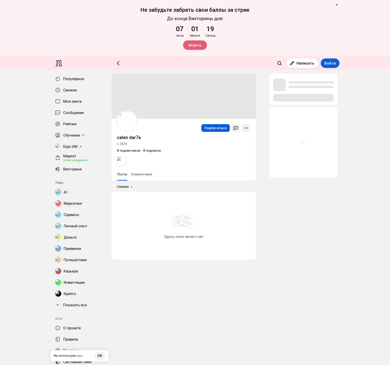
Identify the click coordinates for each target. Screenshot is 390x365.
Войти (330, 63)
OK (100, 356)
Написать (305, 63)
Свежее (123, 187)
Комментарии (141, 174)
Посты (122, 174)
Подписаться (215, 128)
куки (79, 355)
